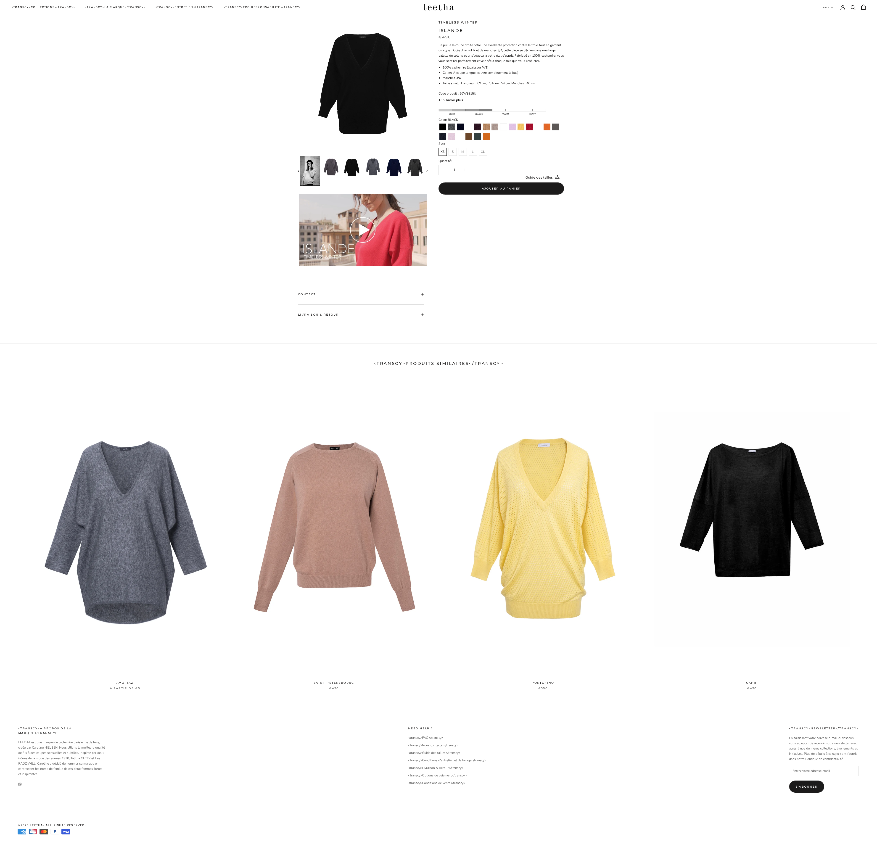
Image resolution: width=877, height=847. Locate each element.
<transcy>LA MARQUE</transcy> (115, 7)
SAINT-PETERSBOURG (334, 682)
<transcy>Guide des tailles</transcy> (434, 753)
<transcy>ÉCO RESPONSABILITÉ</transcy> (262, 7)
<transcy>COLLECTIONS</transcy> (43, 7)
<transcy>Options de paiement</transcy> (437, 775)
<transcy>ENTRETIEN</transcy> (184, 7)
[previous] (298, 171)
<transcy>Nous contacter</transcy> (433, 745)
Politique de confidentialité (824, 759)
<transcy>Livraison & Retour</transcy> (435, 768)
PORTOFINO (543, 682)
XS (443, 152)
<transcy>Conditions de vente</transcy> (436, 783)
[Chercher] (853, 7)
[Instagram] (19, 783)
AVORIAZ (125, 682)
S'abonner (807, 786)
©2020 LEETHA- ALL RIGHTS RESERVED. (52, 825)
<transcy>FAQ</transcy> (425, 738)
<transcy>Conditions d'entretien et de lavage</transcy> (447, 760)
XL (483, 152)
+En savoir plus (450, 100)
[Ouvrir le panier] (863, 7)
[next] (427, 171)
